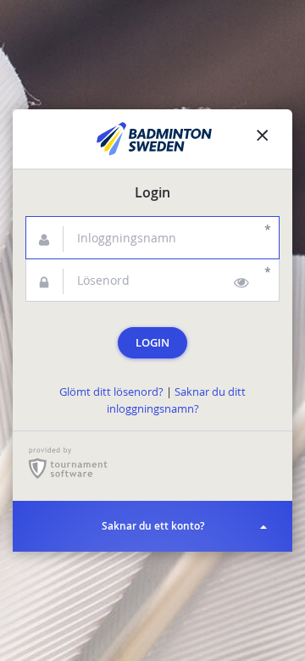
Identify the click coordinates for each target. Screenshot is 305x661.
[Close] (262, 139)
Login (152, 343)
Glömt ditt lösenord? (111, 392)
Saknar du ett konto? (153, 526)
